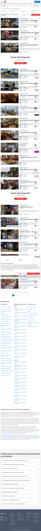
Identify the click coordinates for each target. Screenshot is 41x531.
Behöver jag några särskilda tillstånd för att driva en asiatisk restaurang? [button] (16, 480)
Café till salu (30, 324)
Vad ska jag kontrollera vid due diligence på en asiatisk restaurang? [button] (14, 476)
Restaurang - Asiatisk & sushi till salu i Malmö (20, 316)
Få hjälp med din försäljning (13, 516)
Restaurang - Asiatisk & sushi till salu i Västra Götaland (20, 366)
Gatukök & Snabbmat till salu (33, 322)
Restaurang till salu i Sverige (5, 309)
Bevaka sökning (36, 14)
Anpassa (20, 273)
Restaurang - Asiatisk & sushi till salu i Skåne (20, 362)
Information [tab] (20, 259)
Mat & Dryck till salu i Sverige (6, 306)
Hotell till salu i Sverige (5, 375)
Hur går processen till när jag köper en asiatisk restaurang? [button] (13, 488)
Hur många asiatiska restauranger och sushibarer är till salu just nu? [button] (14, 460)
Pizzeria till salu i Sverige (5, 323)
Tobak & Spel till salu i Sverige (6, 343)
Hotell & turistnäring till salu (32, 313)
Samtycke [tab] (7, 259)
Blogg (27, 518)
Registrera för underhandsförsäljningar (21, 519)
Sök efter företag (20, 515)
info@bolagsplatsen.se (4, 517)
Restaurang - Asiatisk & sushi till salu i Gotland (20, 389)
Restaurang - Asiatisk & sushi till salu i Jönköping (20, 330)
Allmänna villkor (35, 515)
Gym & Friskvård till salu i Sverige (6, 350)
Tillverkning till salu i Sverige (5, 368)
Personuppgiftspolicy (36, 517)
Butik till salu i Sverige (4, 314)
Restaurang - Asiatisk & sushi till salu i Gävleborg (20, 396)
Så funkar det (12, 521)
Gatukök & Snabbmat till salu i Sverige (6, 326)
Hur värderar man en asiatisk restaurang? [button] (10, 468)
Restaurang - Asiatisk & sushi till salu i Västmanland (20, 399)
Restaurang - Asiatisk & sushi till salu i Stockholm (20, 310)
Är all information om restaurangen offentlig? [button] (10, 499)
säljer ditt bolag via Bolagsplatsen (32, 437)
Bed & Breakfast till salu (32, 309)
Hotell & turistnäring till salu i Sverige (6, 312)
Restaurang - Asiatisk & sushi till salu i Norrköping (20, 347)
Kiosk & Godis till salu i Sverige (6, 316)
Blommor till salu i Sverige (5, 334)
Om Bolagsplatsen (28, 516)
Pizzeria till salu (30, 317)
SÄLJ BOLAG (37, 1)
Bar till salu (29, 311)
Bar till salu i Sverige (4, 353)
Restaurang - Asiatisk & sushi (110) (35, 11)
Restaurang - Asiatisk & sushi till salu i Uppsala (20, 323)
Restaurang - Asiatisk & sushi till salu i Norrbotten (20, 383)
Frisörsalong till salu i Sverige (6, 332)
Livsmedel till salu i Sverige (5, 372)
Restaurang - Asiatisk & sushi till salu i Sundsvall (20, 350)
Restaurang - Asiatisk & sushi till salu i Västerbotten (20, 403)
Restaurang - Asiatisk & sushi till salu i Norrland (20, 393)
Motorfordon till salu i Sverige (6, 366)
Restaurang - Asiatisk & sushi (15, 8)
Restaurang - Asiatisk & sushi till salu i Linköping (20, 340)
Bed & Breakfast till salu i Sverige (6, 360)
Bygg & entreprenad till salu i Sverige (7, 370)
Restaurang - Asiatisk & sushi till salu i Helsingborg (20, 320)
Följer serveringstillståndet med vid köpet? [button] (10, 484)
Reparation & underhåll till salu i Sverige (6, 329)
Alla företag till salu (20, 517)
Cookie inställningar (36, 520)
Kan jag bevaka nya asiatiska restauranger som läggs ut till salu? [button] (14, 503)
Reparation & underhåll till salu (33, 326)
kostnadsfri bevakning (8, 435)
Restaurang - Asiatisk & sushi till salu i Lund (20, 353)
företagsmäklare (7, 439)
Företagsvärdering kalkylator (13, 524)
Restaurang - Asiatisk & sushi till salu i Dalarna (20, 376)
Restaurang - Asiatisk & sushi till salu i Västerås (20, 337)
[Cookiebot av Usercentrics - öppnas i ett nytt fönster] (35, 257)
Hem (1, 8)
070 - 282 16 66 (5, 519)
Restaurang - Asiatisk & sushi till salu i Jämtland (20, 372)
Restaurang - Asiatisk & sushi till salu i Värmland (20, 369)
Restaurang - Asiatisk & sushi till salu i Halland (20, 379)
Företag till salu (6, 8)
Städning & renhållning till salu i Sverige (6, 356)
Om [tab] (33, 259)
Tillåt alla (33, 273)
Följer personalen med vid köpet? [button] (8, 495)
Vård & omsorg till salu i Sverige (6, 338)
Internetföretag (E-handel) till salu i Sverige (7, 348)
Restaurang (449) (4, 11)
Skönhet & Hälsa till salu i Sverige (6, 358)
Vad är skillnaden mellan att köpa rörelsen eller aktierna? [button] (12, 472)
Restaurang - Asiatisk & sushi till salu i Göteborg (20, 313)
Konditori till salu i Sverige (5, 345)
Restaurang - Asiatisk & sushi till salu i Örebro (20, 327)
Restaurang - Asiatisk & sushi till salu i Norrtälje (20, 357)
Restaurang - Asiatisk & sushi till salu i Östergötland (20, 386)
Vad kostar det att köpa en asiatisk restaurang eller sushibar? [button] (13, 464)
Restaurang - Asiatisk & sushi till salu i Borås (20, 343)
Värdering (12, 518)
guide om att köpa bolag (15, 433)
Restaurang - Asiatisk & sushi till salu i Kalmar (20, 333)
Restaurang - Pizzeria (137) (14, 11)
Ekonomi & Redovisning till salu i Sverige (6, 364)
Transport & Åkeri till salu (32, 306)
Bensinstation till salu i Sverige (6, 336)
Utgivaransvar (35, 522)
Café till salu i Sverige (4, 321)
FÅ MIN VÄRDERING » (20, 198)
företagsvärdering (4, 433)
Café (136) (23, 11)
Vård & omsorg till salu (31, 315)
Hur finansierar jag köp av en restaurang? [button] (9, 492)
